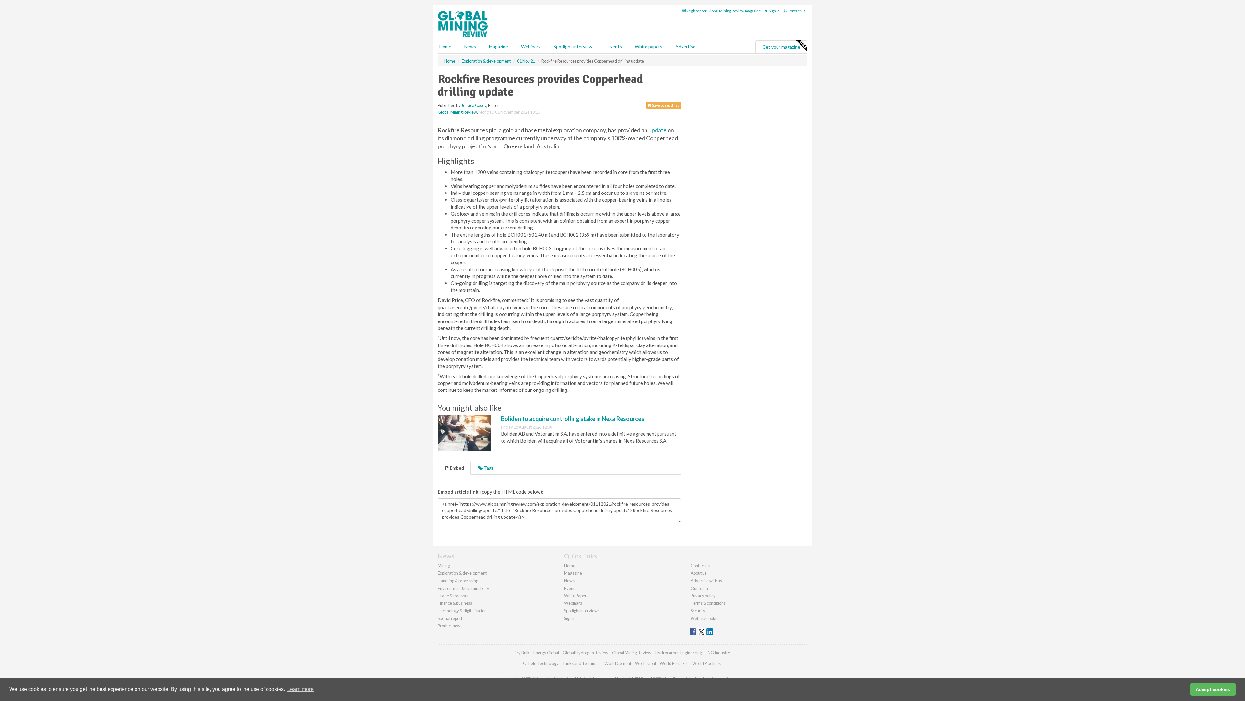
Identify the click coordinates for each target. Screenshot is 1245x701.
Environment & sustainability (463, 588)
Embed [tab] (456, 468)
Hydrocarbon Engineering (678, 652)
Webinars (530, 46)
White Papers (576, 595)
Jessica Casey (473, 105)
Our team (699, 588)
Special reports (451, 618)
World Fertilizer (674, 663)
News (569, 580)
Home (445, 46)
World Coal (645, 663)
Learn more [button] (300, 689)
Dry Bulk (521, 652)
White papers (648, 46)
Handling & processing (458, 580)
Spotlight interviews (574, 46)
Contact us (796, 11)
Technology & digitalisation (462, 610)
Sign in (774, 11)
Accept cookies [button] (1213, 689)
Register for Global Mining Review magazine (723, 11)
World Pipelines (706, 663)
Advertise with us (706, 580)
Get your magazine (781, 47)
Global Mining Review (457, 112)
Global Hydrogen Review (585, 652)
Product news (450, 625)
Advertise (685, 46)
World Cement (617, 663)
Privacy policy (703, 595)
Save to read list (665, 105)
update (657, 130)
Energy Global (546, 652)
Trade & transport (454, 595)
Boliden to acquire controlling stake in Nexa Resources (572, 418)
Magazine (498, 46)
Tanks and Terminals (581, 663)
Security (698, 610)
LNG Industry (718, 652)
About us (698, 573)
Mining (444, 565)
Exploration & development (462, 573)
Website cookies (705, 618)
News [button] (470, 46)
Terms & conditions (708, 603)
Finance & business (455, 603)
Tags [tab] (488, 468)
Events (615, 46)
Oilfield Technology (541, 663)
